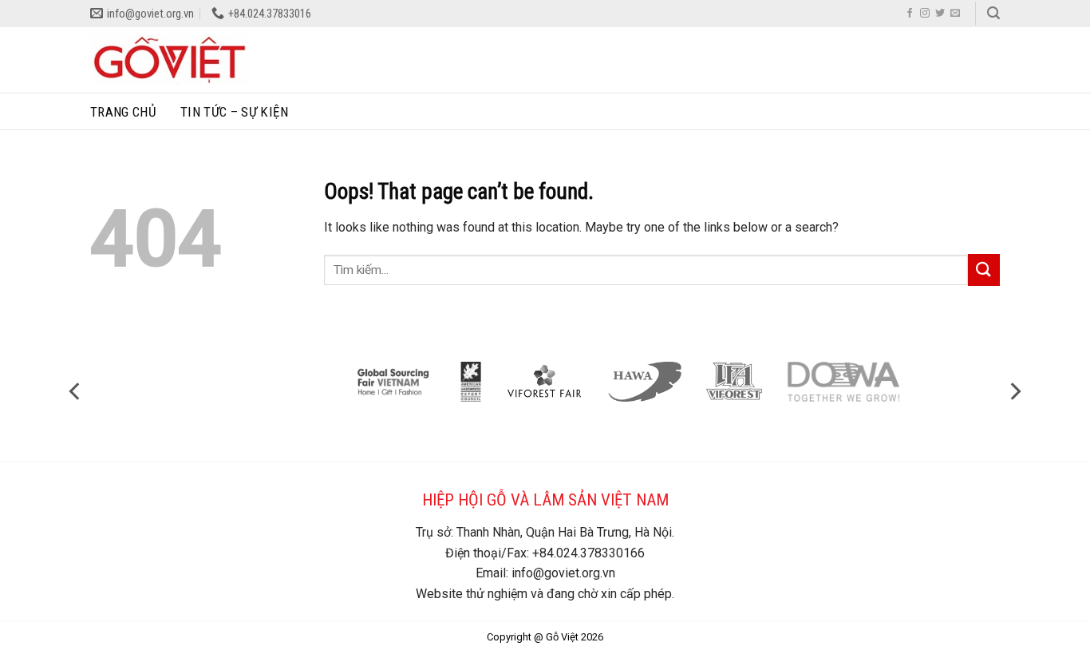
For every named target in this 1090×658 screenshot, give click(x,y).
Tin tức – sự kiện (234, 112)
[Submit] (984, 269)
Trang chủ (123, 112)
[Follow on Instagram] (925, 13)
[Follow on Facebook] (909, 13)
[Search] (993, 13)
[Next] (1014, 390)
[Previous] (75, 390)
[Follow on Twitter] (940, 13)
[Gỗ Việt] (170, 59)
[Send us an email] (955, 13)
